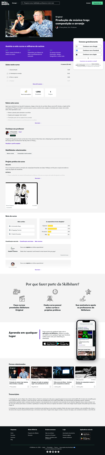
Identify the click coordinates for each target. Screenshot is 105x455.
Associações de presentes (69, 433)
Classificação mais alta (12, 241)
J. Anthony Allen (57, 386)
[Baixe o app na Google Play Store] (87, 438)
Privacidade (49, 447)
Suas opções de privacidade (66, 447)
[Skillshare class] (19, 372)
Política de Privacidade (80, 65)
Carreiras (13, 435)
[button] (97, 3)
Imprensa (13, 437)
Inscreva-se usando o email (88, 61)
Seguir (20, 131)
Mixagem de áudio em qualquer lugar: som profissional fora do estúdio (40, 384)
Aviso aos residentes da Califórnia (53, 449)
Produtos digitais (67, 435)
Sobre (12, 433)
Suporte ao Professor (50, 435)
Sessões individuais (67, 437)
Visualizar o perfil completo (13, 143)
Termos (56, 447)
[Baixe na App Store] (49, 344)
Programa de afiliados (33, 433)
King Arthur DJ (35, 386)
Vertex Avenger (13, 267)
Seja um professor (49, 433)
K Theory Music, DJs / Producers (68, 27)
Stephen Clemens (13, 251)
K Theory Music (16, 131)
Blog (12, 439)
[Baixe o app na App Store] (87, 434)
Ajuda (43, 447)
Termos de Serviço (95, 64)
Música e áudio (10, 153)
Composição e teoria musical (24, 153)
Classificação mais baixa (26, 241)
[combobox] (40, 3)
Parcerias (30, 435)
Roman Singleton (10, 205)
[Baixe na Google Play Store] (63, 344)
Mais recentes (38, 241)
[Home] (6, 3)
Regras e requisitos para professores (51, 438)
